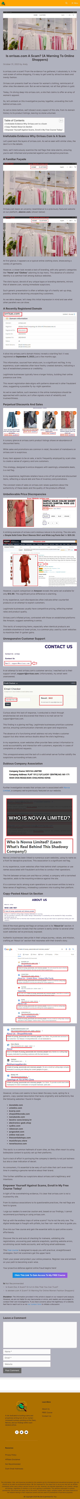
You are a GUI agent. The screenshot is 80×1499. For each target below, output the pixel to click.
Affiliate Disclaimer (12, 1459)
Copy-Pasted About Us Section (19, 127)
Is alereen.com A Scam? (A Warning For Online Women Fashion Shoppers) (40, 1290)
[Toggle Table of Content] (60, 120)
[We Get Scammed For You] (3, 3)
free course (13, 1250)
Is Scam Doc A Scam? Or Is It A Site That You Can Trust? (32, 1287)
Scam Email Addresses (14, 1469)
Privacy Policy (10, 1455)
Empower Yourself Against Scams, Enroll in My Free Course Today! (34, 130)
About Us (45, 1409)
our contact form (34, 1304)
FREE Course (47, 1412)
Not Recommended (15, 1283)
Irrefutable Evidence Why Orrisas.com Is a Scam (26, 124)
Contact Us (46, 1416)
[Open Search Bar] (66, 3)
